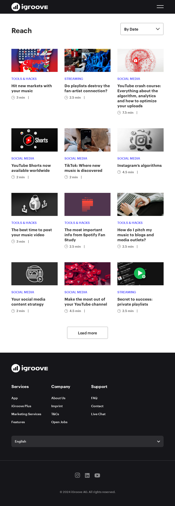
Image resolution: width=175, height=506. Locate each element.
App (14, 398)
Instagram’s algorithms (139, 165)
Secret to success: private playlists (134, 301)
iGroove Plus (21, 406)
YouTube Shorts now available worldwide (31, 168)
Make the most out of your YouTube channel (85, 301)
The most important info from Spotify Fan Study (85, 234)
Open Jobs (59, 422)
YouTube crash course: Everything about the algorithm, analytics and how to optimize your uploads (139, 95)
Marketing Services (26, 414)
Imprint (57, 406)
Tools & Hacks (24, 79)
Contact (97, 406)
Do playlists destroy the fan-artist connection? (87, 88)
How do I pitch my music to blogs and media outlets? (135, 234)
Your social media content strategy (28, 301)
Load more (87, 332)
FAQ (94, 398)
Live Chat (98, 414)
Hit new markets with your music (31, 88)
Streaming (73, 79)
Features (18, 422)
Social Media (128, 79)
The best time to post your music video (31, 232)
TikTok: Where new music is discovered (83, 168)
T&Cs (55, 414)
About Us (58, 398)
